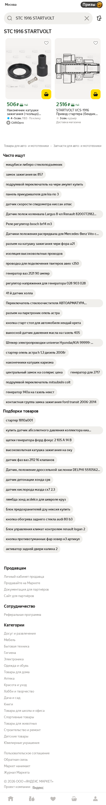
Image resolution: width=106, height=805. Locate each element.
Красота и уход (15, 685)
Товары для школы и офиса (24, 711)
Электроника (14, 659)
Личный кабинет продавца (24, 576)
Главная (10, 799)
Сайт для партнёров (19, 596)
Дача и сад (12, 698)
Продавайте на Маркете (22, 583)
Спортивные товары (19, 717)
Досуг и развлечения (20, 633)
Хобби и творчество (19, 691)
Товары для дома (17, 672)
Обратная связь (16, 759)
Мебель (9, 640)
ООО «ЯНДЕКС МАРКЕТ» (34, 781)
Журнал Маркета (17, 772)
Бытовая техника (16, 646)
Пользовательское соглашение (27, 753)
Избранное (53, 799)
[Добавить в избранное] (46, 43)
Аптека (9, 678)
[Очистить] (87, 18)
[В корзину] (46, 94)
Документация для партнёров (26, 589)
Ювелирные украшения (21, 743)
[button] (99, 18)
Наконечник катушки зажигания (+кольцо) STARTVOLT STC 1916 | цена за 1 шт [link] (28, 112)
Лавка (31, 799)
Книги (8, 704)
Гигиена (10, 653)
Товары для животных (20, 723)
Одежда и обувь (16, 665)
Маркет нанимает (17, 766)
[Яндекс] (38, 787)
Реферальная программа (22, 615)
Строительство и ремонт (22, 730)
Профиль (95, 799)
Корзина (74, 799)
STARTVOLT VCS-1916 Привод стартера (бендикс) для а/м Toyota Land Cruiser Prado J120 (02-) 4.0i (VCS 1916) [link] (77, 112)
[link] (34, 165)
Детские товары (16, 736)
